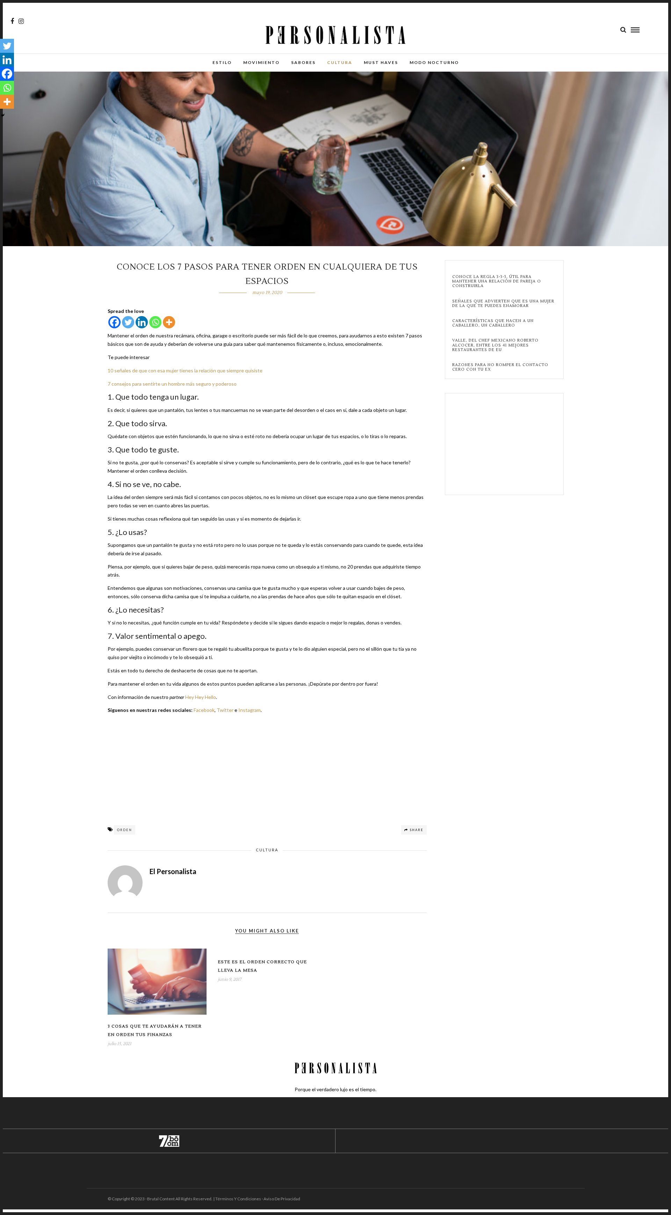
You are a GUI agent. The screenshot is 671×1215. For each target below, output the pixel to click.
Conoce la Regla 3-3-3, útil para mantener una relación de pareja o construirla (496, 281)
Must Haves (381, 62)
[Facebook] (114, 322)
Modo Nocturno (434, 62)
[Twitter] (128, 322)
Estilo (222, 62)
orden (124, 830)
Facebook (204, 710)
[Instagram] (21, 21)
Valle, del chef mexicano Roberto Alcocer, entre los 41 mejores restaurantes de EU (495, 345)
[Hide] (3, 115)
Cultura (339, 62)
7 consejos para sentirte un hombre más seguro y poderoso (172, 384)
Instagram (249, 710)
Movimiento (261, 62)
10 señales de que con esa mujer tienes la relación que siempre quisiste (185, 370)
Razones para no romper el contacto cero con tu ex (500, 367)
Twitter (225, 710)
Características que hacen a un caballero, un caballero (493, 323)
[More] (169, 322)
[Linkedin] (142, 322)
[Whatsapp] (155, 322)
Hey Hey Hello (200, 697)
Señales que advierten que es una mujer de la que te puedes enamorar (503, 303)
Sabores (303, 62)
